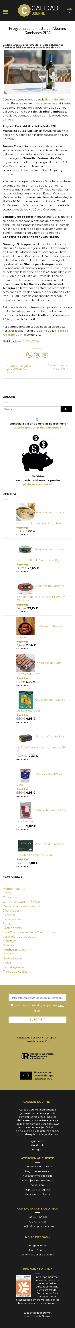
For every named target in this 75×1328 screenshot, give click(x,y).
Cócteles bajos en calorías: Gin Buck (18, 368)
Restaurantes (12, 958)
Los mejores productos (19, 936)
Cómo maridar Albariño (58, 367)
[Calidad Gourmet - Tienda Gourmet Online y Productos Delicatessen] (38, 10)
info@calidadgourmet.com (37, 1226)
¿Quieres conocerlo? (38, 484)
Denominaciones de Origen (22, 906)
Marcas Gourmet (38, 1250)
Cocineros (10, 897)
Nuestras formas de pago (37, 1175)
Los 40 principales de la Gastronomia (29, 932)
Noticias (8, 945)
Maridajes (9, 941)
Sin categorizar (13, 967)
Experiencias (12, 919)
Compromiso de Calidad (37, 1166)
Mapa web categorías (37, 1189)
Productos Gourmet (18, 950)
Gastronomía (12, 928)
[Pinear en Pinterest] (45, 355)
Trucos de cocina (15, 971)
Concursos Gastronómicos (21, 901)
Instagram (37, 1149)
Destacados (11, 910)
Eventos (9, 915)
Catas (7, 893)
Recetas (8, 954)
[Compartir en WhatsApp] (29, 355)
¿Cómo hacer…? (14, 888)
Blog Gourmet (37, 1245)
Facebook (37, 1145)
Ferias (7, 923)
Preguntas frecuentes (37, 1171)
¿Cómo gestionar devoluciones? (37, 427)
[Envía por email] (37, 355)
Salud (7, 962)
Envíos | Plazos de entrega (37, 1180)
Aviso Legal (37, 1184)
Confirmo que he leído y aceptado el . (38, 1008)
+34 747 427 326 (37, 1221)
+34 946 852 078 (37, 1216)
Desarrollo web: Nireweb (37, 1315)
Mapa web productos (37, 1194)
